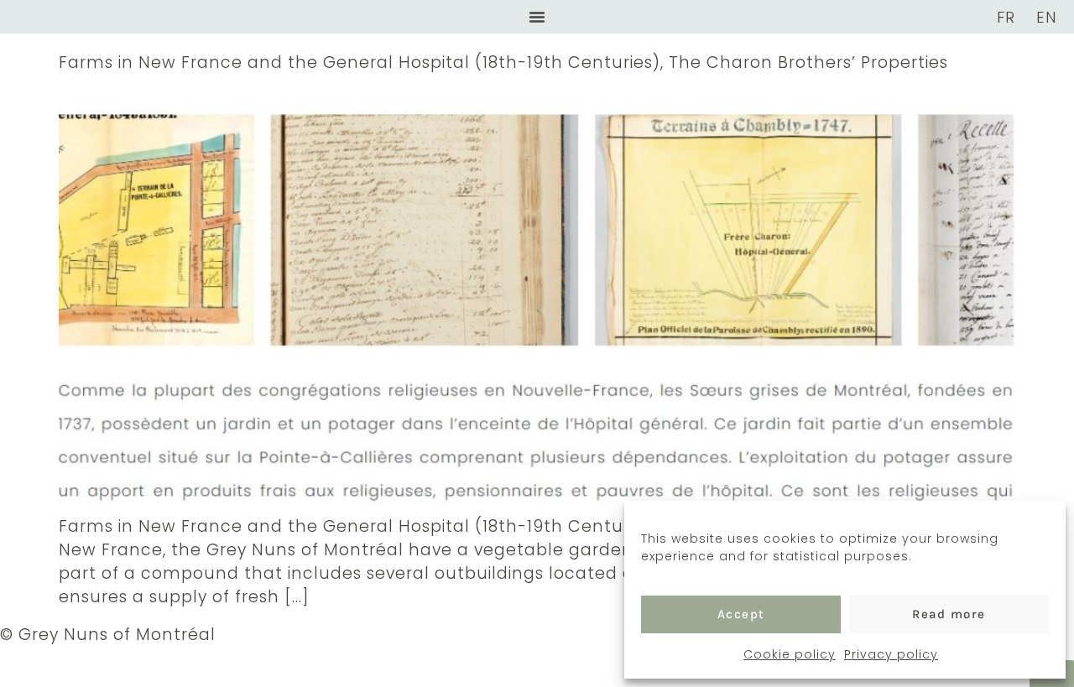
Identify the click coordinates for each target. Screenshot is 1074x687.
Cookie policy (789, 654)
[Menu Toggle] (537, 16)
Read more (949, 614)
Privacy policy (891, 654)
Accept (741, 614)
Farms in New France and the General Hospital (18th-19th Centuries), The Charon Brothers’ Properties (503, 62)
